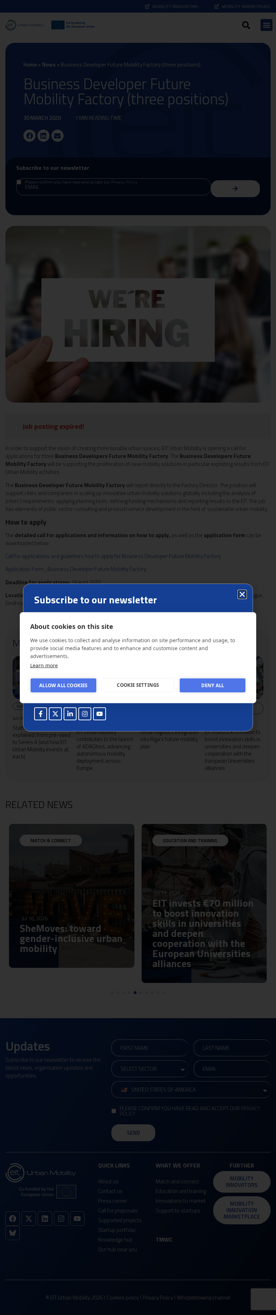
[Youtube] (99, 713)
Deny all (212, 685)
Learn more (44, 665)
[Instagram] (84, 713)
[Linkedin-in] (70, 713)
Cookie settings (138, 685)
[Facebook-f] (40, 713)
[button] (242, 594)
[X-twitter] (55, 713)
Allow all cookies (63, 685)
